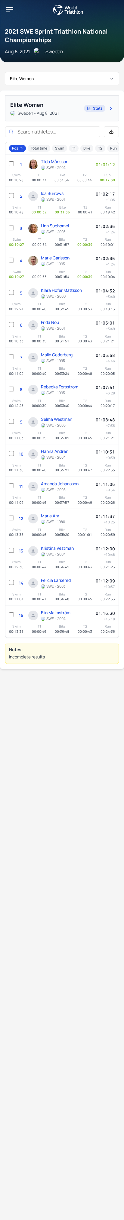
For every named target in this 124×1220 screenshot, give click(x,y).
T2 (100, 148)
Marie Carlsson (55, 258)
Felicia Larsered (56, 580)
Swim (59, 148)
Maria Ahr (50, 516)
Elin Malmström (55, 612)
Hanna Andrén (54, 451)
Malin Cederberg (57, 355)
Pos (15, 148)
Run (113, 148)
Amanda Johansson (60, 483)
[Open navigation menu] (10, 10)
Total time (39, 148)
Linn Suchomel (55, 226)
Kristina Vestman (57, 548)
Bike (86, 148)
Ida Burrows (52, 193)
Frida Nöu (50, 322)
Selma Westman (56, 419)
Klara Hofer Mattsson (61, 290)
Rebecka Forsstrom (59, 387)
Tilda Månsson (54, 161)
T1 (74, 148)
